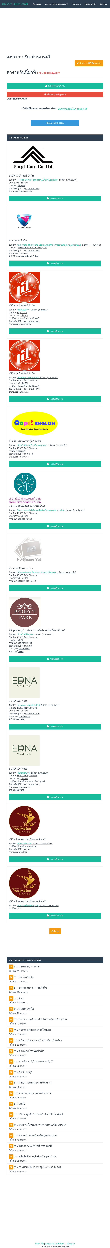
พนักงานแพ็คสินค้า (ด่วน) (28, 905)
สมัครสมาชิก (90, 4)
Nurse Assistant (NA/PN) (28, 705)
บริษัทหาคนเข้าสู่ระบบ (56, 94)
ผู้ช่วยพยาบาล (23, 773)
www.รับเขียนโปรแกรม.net (72, 108)
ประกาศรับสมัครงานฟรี (15, 3)
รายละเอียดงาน (56, 198)
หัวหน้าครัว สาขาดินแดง (27, 377)
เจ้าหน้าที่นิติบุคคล (25, 634)
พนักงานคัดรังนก (24, 843)
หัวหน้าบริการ (23, 309)
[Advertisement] (55, 30)
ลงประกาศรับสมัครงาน (55, 1243)
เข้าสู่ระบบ (76, 4)
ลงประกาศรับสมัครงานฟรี (56, 4)
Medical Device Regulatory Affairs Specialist (37, 180)
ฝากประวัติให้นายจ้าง (90, 63)
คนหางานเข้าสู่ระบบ (56, 86)
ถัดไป (54, 931)
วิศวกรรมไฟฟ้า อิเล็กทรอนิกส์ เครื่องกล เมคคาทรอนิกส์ (40, 510)
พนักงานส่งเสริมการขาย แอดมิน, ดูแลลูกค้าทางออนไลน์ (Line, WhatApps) (49, 245)
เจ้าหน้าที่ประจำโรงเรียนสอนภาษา (32, 445)
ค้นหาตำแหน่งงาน (56, 123)
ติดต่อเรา (104, 4)
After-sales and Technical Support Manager (36, 572)
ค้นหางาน (37, 4)
